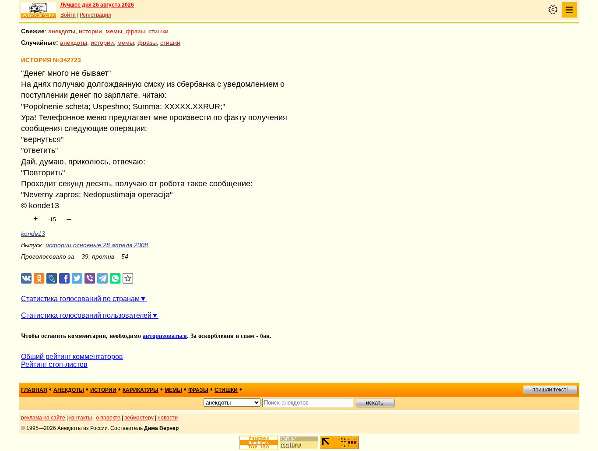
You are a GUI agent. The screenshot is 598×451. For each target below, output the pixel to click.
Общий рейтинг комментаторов (72, 356)
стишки (158, 31)
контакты (80, 418)
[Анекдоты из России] (38, 10)
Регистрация (95, 15)
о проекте (108, 418)
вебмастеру (139, 418)
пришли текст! (550, 390)
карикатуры (140, 390)
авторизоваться (165, 336)
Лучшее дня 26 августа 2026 (97, 5)
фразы (135, 31)
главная (34, 390)
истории (90, 31)
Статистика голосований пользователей (86, 315)
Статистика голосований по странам (80, 298)
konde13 (33, 233)
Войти (68, 15)
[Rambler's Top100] (258, 442)
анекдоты (61, 31)
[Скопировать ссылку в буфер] (128, 278)
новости (168, 418)
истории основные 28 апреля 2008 (97, 245)
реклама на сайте (43, 418)
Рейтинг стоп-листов (54, 364)
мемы (114, 31)
